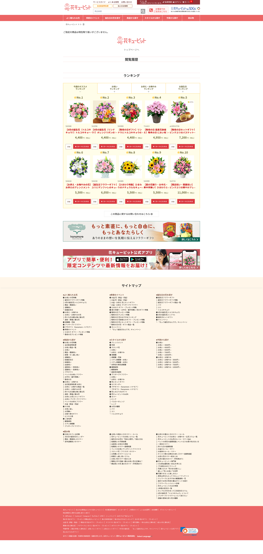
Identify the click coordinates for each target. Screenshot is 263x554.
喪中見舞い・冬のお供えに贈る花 (144, 522)
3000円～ (165, 345)
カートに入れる (83, 146)
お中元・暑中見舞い (72, 377)
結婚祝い (68, 362)
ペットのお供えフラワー (74, 401)
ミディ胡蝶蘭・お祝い (119, 359)
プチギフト (69, 372)
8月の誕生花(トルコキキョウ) (76, 302)
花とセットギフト (118, 382)
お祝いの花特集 (70, 297)
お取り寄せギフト (71, 414)
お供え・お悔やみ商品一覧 (75, 387)
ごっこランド (110, 516)
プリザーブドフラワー (73, 324)
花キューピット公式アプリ (170, 529)
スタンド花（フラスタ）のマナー (123, 451)
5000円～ (165, 350)
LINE (101, 516)
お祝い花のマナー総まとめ (121, 459)
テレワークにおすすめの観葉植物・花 (172, 478)
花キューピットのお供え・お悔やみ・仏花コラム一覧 (177, 436)
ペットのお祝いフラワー (74, 374)
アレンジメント (117, 342)
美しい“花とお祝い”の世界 (168, 471)
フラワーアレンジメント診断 (168, 483)
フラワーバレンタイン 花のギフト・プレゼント (93, 525)
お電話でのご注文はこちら (160, 10)
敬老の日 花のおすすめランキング (123, 317)
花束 (113, 345)
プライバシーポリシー (167, 510)
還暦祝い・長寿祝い (72, 369)
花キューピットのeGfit (120, 394)
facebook (78, 516)
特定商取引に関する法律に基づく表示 (76, 513)
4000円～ (165, 347)
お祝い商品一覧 (70, 347)
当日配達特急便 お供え (73, 384)
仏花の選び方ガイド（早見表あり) (170, 459)
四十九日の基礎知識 (165, 446)
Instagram (86, 516)
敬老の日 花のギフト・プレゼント (92, 522)
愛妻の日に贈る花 (69, 525)
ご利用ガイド (133, 510)
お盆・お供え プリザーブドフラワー (124, 305)
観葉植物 (68, 421)
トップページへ (131, 49)
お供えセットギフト (110, 529)
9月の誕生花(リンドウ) (166, 314)
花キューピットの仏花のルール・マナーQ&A (174, 439)
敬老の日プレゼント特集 (74, 334)
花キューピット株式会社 (125, 536)
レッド (113, 404)
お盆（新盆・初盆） (72, 404)
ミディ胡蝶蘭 (70, 423)
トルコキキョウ (163, 310)
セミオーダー (116, 384)
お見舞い (68, 411)
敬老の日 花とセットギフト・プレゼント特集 (128, 322)
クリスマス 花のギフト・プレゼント (118, 522)
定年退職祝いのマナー (73, 441)
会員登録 (168, 2)
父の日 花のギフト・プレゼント (145, 519)
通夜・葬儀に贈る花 (72, 319)
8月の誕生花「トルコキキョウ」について (173, 493)
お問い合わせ (126, 2)
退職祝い (68, 307)
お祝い (67, 350)
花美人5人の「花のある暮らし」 (170, 468)
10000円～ (165, 355)
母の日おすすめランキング (124, 519)
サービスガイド (99, 2)
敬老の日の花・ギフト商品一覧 (122, 324)
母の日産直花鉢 (107, 519)
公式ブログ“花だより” (124, 516)
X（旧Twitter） (68, 516)
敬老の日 (68, 379)
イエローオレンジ (118, 401)
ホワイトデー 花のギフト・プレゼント (125, 525)
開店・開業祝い (70, 305)
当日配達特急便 (102, 6)
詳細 (68, 147)
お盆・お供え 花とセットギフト (123, 302)
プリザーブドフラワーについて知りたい (172, 495)
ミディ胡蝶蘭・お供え (119, 362)
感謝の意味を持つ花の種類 (168, 498)
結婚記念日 (69, 310)
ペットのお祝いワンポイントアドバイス (126, 449)
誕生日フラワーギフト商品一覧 (169, 302)
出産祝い (68, 364)
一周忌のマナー (163, 444)
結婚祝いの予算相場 (118, 441)
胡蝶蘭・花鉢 (70, 322)
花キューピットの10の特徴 (168, 486)
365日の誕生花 (124, 529)
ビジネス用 (69, 416)
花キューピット (68, 510)
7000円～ (165, 352)
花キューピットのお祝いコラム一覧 (124, 436)
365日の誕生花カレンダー (74, 436)
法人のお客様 (123, 6)
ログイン (177, 2)
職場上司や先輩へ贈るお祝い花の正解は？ (127, 461)
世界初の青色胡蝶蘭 (118, 364)
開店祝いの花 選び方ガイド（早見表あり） (127, 463)
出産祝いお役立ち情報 (119, 444)
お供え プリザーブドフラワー (75, 399)
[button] (189, 531)
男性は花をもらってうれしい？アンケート (173, 476)
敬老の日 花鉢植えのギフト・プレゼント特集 (128, 319)
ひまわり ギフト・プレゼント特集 (77, 332)
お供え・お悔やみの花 (73, 314)
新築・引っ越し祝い (72, 355)
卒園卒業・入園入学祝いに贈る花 (74, 529)
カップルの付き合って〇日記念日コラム (172, 490)
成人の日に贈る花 (163, 522)
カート (187, 2)
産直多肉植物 (116, 372)
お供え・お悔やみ (71, 312)
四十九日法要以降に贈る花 (75, 317)
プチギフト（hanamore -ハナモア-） (78, 327)
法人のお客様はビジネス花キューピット (89, 510)
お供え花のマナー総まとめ (168, 456)
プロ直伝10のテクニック (167, 466)
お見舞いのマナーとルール (121, 454)
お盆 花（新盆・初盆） (119, 300)
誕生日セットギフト (165, 317)
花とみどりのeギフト (119, 391)
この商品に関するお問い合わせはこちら (130, 214)
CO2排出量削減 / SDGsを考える (169, 463)
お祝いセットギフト (94, 529)
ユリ (159, 307)
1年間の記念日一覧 (165, 488)
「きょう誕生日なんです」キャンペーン (126, 329)
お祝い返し (69, 409)
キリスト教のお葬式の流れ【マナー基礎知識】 (175, 454)
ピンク (113, 399)
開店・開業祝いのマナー (74, 439)
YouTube (95, 516)
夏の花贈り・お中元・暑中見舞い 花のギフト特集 (130, 310)
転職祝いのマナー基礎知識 (121, 446)
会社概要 (154, 510)
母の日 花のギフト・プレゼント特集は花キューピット (81, 519)
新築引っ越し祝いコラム (120, 456)
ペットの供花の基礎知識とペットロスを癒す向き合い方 (178, 441)
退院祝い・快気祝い (72, 367)
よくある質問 (113, 2)
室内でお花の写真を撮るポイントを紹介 (173, 481)
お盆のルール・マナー (166, 449)
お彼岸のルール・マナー (167, 451)
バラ (159, 305)
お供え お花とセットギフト (75, 396)
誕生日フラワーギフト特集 (75, 300)
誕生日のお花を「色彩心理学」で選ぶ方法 (127, 439)
